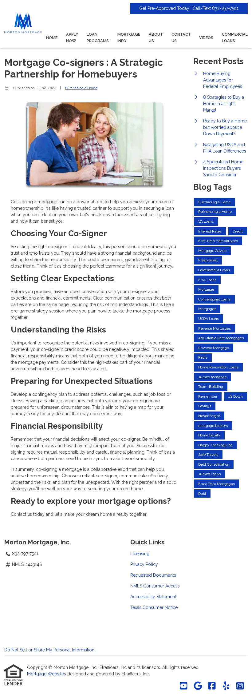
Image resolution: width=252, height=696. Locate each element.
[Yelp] (226, 686)
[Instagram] (240, 686)
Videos (206, 37)
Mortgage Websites (47, 673)
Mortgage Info (128, 37)
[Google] (197, 686)
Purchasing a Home (81, 88)
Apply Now (72, 37)
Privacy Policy (144, 564)
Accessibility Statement (153, 596)
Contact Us (181, 37)
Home (51, 37)
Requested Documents (153, 575)
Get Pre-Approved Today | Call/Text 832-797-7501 (188, 8)
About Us (156, 37)
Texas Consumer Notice (154, 607)
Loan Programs (98, 37)
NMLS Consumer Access (155, 585)
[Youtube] (183, 686)
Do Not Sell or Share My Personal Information (49, 649)
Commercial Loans (235, 37)
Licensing (139, 553)
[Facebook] (212, 686)
